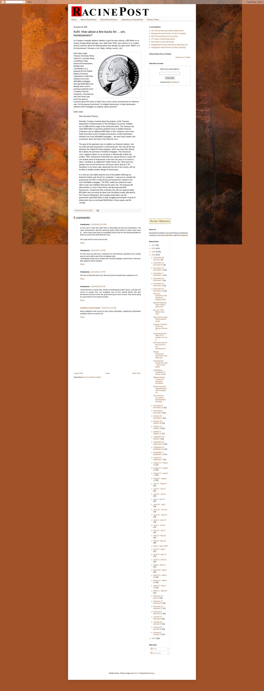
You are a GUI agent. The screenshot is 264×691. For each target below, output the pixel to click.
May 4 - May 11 (159, 546)
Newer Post (78, 373)
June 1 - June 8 (159, 525)
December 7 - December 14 (158, 274)
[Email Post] (97, 210)
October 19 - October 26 (158, 422)
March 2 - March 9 (160, 591)
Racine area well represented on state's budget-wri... (160, 389)
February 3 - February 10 (158, 613)
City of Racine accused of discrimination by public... (159, 399)
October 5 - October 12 (157, 433)
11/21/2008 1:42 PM (97, 272)
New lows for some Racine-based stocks (160, 319)
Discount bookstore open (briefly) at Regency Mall (160, 297)
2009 (154, 252)
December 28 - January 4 (159, 259)
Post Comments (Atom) (92, 377)
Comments (156, 653)
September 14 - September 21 (159, 448)
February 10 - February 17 (158, 607)
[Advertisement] (107, 365)
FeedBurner (174, 82)
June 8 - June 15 (160, 520)
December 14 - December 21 (159, 269)
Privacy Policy (153, 19)
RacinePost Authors (108, 19)
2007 (154, 638)
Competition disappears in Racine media (159, 372)
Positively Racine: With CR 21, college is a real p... (160, 336)
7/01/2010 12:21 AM (108, 308)
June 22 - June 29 (160, 510)
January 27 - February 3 (158, 618)
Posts (154, 649)
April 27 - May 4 (159, 549)
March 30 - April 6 (160, 570)
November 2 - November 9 (158, 412)
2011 (154, 245)
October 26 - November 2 (158, 417)
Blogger (152, 673)
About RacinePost (88, 19)
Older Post (136, 373)
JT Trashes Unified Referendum (163, 39)
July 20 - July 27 (160, 489)
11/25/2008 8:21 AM (97, 286)
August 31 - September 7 (158, 458)
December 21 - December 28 (159, 264)
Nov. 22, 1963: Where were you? (158, 312)
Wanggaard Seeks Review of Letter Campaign (168, 33)
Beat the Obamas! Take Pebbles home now (160, 305)
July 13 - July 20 (160, 494)
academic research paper (90, 308)
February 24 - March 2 (158, 597)
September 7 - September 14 (158, 453)
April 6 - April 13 (159, 565)
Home (74, 19)
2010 (154, 248)
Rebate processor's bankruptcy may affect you (160, 355)
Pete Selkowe (182, 235)
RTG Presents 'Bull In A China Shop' (164, 36)
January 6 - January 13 (157, 633)
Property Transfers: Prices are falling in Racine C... (160, 327)
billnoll (136, 673)
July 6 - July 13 (159, 499)
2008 (154, 255)
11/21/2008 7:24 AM (97, 250)
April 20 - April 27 (160, 554)
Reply (82, 243)
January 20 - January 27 (158, 623)
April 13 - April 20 (160, 560)
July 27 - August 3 (160, 484)
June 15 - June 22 (160, 515)
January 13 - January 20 (158, 628)
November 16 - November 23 (159, 290)
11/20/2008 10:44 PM (98, 224)
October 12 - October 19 (158, 427)
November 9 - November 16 (158, 407)
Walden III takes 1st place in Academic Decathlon (159, 380)
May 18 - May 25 (160, 536)
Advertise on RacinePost (132, 19)
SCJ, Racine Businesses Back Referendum (167, 31)
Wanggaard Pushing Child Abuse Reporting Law (169, 45)
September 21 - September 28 (159, 443)
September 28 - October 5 (159, 438)
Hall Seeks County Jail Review (162, 42)
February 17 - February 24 (158, 602)
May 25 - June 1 (160, 530)
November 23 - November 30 (159, 285)
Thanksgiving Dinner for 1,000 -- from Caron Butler (160, 364)
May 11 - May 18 (160, 541)
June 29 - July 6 (159, 504)
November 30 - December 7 (159, 279)
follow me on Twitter (183, 57)
